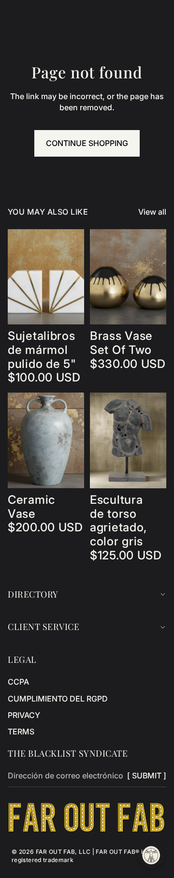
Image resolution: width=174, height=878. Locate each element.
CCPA (18, 682)
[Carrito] (162, 14)
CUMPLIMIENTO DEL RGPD (58, 698)
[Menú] (11, 14)
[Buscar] (32, 14)
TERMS (21, 731)
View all (152, 212)
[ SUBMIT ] (146, 775)
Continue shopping (87, 143)
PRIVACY (24, 715)
